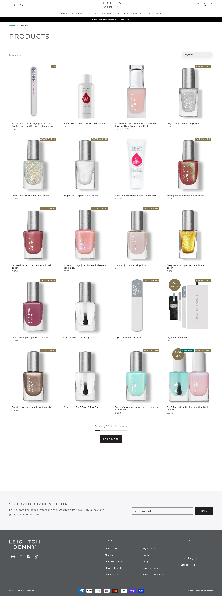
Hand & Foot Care (115, 568)
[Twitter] (21, 557)
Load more (111, 439)
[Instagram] (13, 557)
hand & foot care (133, 13)
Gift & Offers (112, 574)
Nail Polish (111, 548)
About (12, 5)
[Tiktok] (36, 556)
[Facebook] (29, 557)
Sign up (204, 511)
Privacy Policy (150, 568)
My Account (150, 548)
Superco (209, 591)
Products (24, 26)
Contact (23, 5)
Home (12, 26)
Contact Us (149, 555)
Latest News (187, 564)
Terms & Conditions (154, 574)
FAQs (146, 561)
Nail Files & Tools (111, 13)
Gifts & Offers (154, 13)
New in (64, 13)
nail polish (78, 13)
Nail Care (93, 13)
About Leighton (189, 558)
